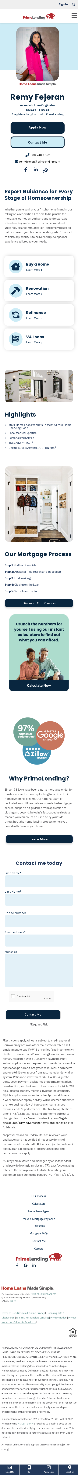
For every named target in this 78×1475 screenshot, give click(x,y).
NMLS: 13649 (25, 1423)
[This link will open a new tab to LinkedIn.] (36, 170)
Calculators (38, 1204)
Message (11, 952)
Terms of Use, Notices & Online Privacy (23, 1312)
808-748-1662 (40, 155)
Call (29, 1471)
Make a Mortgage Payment (39, 1219)
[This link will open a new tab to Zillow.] (46, 170)
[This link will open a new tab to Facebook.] (25, 170)
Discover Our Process (39, 603)
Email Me (9, 1471)
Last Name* (13, 891)
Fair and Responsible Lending (32, 1317)
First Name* (13, 873)
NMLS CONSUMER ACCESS (43, 1294)
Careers (38, 1249)
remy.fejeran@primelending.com (39, 161)
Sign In (63, 4)
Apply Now (38, 127)
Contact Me (37, 142)
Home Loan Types (38, 1211)
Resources (39, 1226)
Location (72, 1471)
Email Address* (15, 932)
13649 (13, 1300)
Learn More (39, 839)
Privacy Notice (58, 1317)
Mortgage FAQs (39, 1233)
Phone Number (15, 913)
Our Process (38, 1196)
